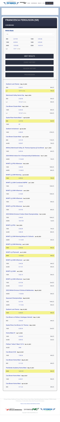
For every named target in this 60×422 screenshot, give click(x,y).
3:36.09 (21, 228)
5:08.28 (21, 232)
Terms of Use (27, 399)
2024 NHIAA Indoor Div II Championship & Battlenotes (23, 155)
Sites (32, 399)
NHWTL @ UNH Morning (13, 175)
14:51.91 (40, 45)
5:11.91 (21, 267)
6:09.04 (15, 42)
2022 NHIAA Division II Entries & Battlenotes (20, 290)
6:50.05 (21, 132)
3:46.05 (21, 217)
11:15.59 (21, 240)
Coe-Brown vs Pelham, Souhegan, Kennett (19, 317)
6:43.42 (21, 110)
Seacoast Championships (14, 298)
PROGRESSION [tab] (29, 75)
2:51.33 (21, 140)
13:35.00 (15, 45)
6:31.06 (21, 282)
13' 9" (14, 49)
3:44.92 (21, 201)
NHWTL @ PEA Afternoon (14, 163)
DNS (20, 347)
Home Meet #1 (10, 333)
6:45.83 (21, 336)
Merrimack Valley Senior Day (15, 95)
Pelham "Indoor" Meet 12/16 (15, 344)
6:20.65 (40, 42)
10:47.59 (21, 221)
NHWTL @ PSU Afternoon (14, 206)
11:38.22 (21, 170)
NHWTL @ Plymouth (12, 252)
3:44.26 (21, 263)
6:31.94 (21, 301)
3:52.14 (21, 274)
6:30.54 (21, 328)
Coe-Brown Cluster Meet (13, 106)
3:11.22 (21, 363)
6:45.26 (21, 151)
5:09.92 (21, 339)
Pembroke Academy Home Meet (16, 368)
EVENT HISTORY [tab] (29, 62)
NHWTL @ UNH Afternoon (14, 190)
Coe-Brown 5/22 (11, 352)
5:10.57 (21, 286)
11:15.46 (21, 305)
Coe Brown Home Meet (13, 375)
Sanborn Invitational (12, 129)
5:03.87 (21, 143)
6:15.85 (21, 186)
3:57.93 (21, 209)
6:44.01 (21, 379)
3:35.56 (40, 39)
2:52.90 (21, 98)
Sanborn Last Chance (12, 84)
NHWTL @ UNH (11, 271)
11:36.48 (21, 159)
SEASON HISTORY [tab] (29, 68)
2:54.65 (21, 320)
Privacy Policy (7, 399)
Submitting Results (39, 399)
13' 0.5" (21, 113)
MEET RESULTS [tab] (29, 56)
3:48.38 (21, 167)
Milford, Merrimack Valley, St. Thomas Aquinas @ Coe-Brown (25, 148)
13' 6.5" (21, 102)
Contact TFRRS (48, 399)
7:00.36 (21, 355)
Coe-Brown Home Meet (13, 360)
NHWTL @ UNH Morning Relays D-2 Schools (20, 236)
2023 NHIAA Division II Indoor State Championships (22, 214)
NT (19, 124)
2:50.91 (21, 87)
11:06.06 (21, 293)
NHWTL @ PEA (10, 225)
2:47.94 (15, 39)
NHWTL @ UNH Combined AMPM (16, 182)
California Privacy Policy (17, 399)
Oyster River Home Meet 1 (14, 117)
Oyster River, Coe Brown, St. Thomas (17, 325)
